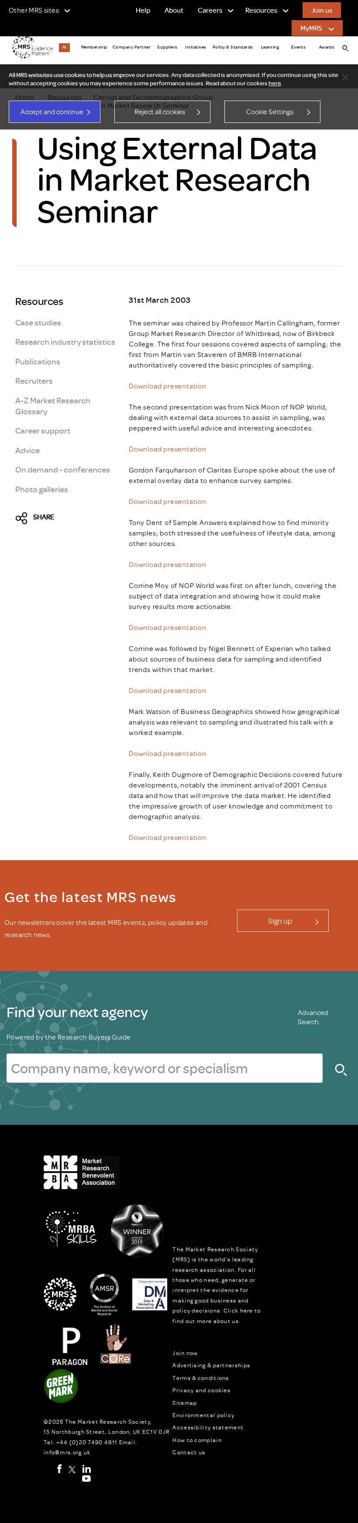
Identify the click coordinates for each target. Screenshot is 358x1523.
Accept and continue (52, 111)
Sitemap (184, 1402)
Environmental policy (203, 1414)
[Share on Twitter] (24, 518)
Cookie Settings (269, 111)
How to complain (197, 1439)
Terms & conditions (200, 1377)
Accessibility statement (208, 1427)
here (274, 83)
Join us (321, 10)
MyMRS (311, 28)
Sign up (280, 920)
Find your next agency (77, 1011)
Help (143, 10)
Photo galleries (41, 488)
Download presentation (168, 386)
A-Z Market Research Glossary (52, 406)
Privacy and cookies (201, 1389)
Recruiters (34, 380)
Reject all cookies (159, 111)
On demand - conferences (62, 469)
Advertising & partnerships (211, 1365)
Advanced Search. (313, 1017)
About (174, 10)
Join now (185, 1352)
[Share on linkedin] (84, 518)
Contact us (188, 1452)
